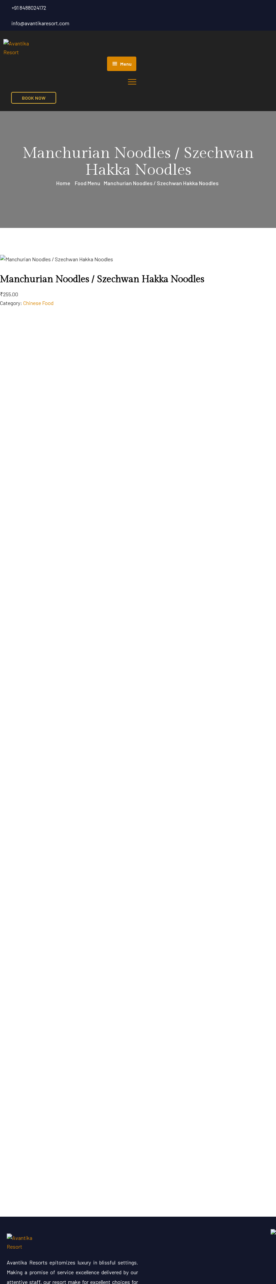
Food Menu (87, 183)
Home (63, 183)
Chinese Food (38, 303)
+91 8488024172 (28, 7)
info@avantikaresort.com (40, 23)
